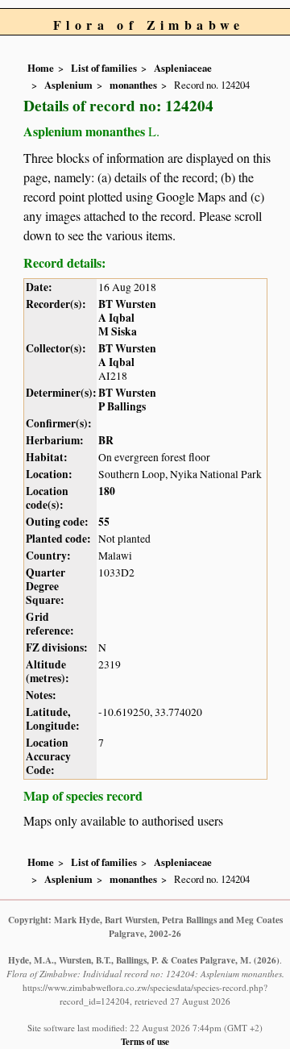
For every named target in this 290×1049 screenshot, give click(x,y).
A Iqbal (116, 318)
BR (106, 440)
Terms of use (145, 1041)
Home (40, 67)
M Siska (117, 331)
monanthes (133, 84)
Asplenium (68, 84)
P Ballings (122, 406)
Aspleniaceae (183, 67)
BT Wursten (127, 304)
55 (104, 522)
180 (106, 491)
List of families (104, 67)
